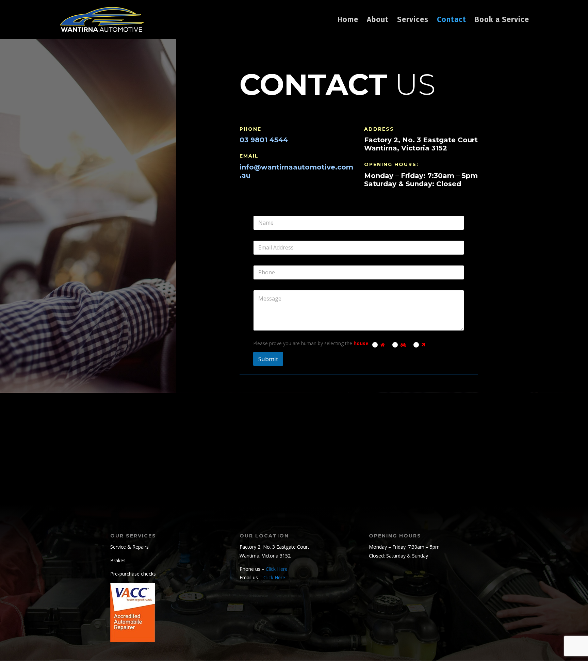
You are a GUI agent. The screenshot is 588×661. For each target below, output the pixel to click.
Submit (268, 359)
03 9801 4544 (264, 140)
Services (412, 20)
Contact (451, 20)
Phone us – (264, 569)
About (378, 20)
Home (348, 20)
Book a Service (502, 20)
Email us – (262, 577)
